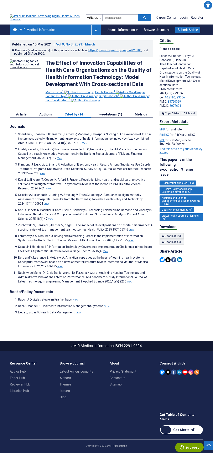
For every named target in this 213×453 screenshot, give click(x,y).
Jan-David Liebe (58, 100)
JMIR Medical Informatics (36, 30)
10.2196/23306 (175, 97)
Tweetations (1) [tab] (109, 114)
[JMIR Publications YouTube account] (185, 372)
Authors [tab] (45, 114)
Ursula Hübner (105, 92)
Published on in (53, 44)
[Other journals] (96, 30)
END (163, 129)
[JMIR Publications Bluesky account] (162, 372)
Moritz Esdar (55, 92)
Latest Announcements (76, 371)
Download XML (173, 242)
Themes (66, 384)
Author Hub (18, 371)
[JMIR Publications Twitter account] (168, 372)
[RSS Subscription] (196, 372)
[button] (208, 5)
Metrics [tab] (141, 114)
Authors (65, 378)
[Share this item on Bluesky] (162, 259)
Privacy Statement (123, 371)
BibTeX (165, 134)
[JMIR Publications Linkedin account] (179, 372)
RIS (162, 140)
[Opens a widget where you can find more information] (189, 448)
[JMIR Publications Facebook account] (173, 372)
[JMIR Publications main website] (45, 17)
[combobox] (120, 17)
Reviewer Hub (20, 384)
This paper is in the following (176, 167)
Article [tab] (21, 114)
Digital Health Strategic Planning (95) (180, 217)
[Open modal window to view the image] (25, 68)
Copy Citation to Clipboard (179, 113)
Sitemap (116, 384)
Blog (63, 397)
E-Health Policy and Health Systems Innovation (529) (177, 190)
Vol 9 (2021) (75, 44)
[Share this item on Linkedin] (179, 259)
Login (184, 18)
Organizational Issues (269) (178, 183)
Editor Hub (17, 378)
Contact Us (117, 378)
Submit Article (188, 30)
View (84, 143)
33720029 (174, 101)
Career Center (166, 18)
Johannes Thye (56, 96)
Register (197, 18)
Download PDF (172, 235)
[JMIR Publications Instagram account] (190, 372)
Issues (65, 391)
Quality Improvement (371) (177, 209)
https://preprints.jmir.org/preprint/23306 (114, 50)
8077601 (175, 105)
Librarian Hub (19, 391)
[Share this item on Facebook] (173, 259)
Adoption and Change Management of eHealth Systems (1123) (181, 200)
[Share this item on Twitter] (168, 259)
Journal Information (121, 30)
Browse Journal (155, 30)
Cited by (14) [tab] (74, 114)
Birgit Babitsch (109, 96)
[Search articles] (144, 17)
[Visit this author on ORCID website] (78, 92)
